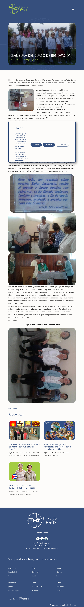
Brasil (57, 452)
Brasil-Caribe (24, 491)
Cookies (73, 605)
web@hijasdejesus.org (42, 543)
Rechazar (49, 145)
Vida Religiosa (34, 455)
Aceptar (36, 145)
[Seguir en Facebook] (38, 538)
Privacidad (54, 605)
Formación (12, 408)
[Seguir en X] (42, 538)
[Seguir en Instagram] (46, 538)
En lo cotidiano (33, 452)
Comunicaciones (42, 532)
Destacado (24, 452)
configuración (19, 160)
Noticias (36, 60)
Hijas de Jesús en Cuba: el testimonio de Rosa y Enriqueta (22, 486)
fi (9, 455)
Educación (47, 455)
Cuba (32, 491)
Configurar (62, 145)
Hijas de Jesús (27, 60)
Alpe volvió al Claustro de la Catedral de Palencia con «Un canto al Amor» (24, 446)
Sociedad (24, 455)
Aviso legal (64, 605)
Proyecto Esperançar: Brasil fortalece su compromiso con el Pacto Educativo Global (57, 446)
